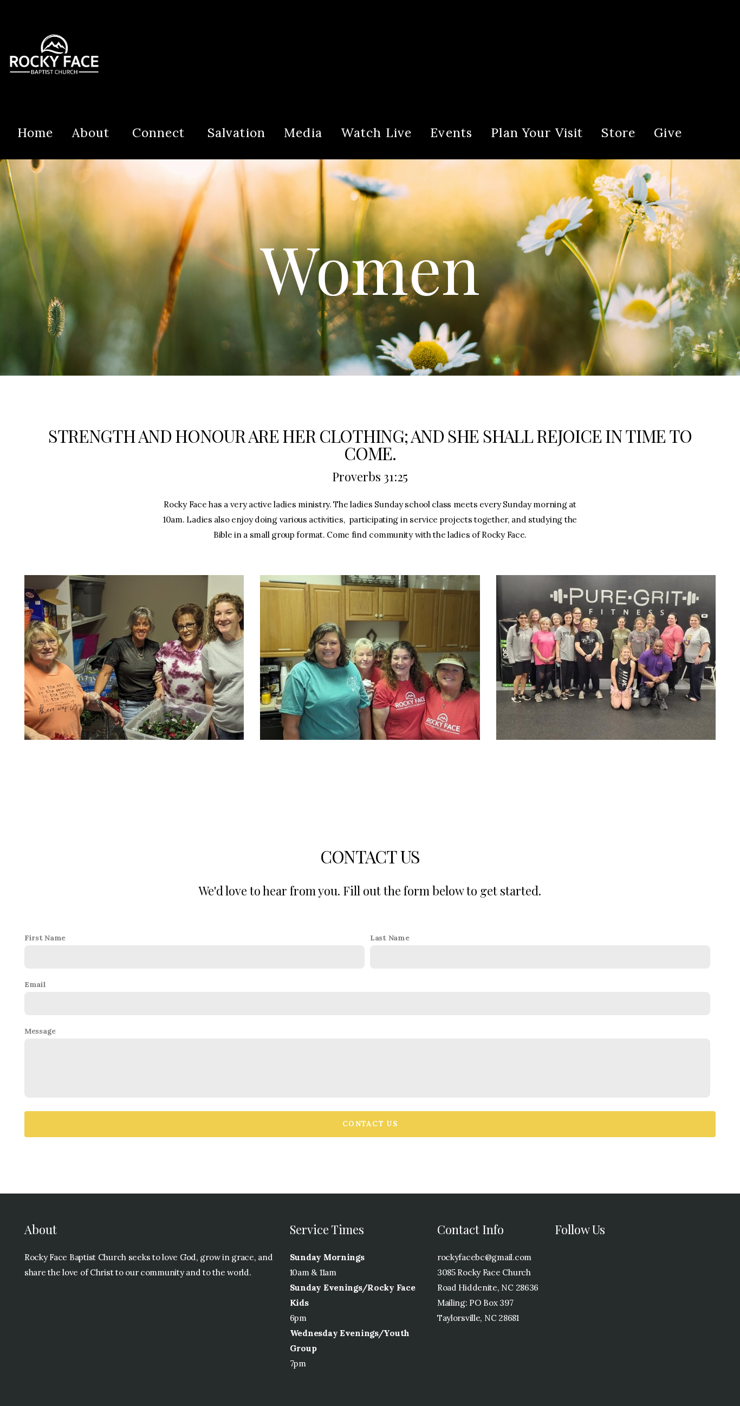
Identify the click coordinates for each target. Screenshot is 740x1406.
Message (40, 1031)
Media (303, 132)
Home (35, 132)
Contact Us (370, 1123)
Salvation (236, 132)
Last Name (389, 938)
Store (618, 132)
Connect (160, 132)
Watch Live (376, 132)
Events (451, 132)
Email (35, 984)
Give (668, 132)
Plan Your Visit (537, 132)
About (93, 132)
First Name (45, 938)
